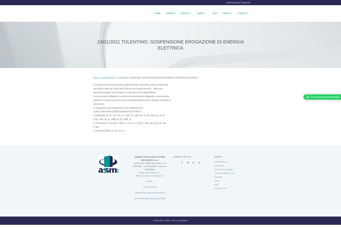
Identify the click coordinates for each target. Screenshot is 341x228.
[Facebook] (182, 162)
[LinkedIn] (199, 162)
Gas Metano (219, 166)
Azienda (170, 13)
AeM (216, 185)
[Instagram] (193, 162)
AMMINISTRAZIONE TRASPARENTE (150, 193)
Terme (216, 181)
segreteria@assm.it (152, 173)
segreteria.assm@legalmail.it (152, 176)
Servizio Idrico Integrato (223, 169)
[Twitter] (187, 162)
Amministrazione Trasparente (238, 2)
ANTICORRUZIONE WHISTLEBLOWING (150, 199)
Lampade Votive (220, 188)
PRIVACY (150, 181)
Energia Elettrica (220, 162)
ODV (214, 13)
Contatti (242, 13)
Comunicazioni (108, 78)
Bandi (200, 13)
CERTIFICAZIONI (150, 187)
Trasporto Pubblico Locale (224, 173)
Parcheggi (218, 177)
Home (157, 13)
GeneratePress (183, 220)
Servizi (185, 13)
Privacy (227, 13)
